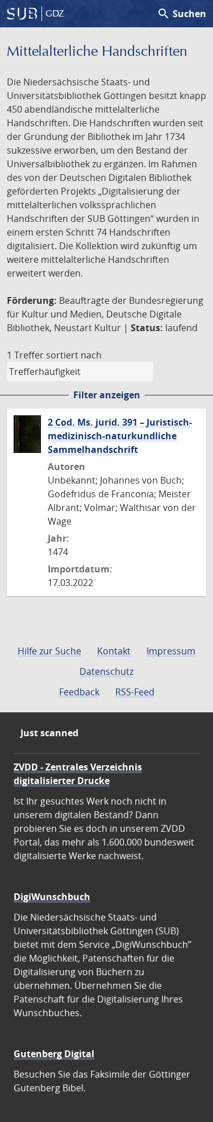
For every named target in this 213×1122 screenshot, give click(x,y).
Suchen (181, 13)
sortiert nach (74, 355)
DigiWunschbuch (52, 896)
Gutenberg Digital (54, 1053)
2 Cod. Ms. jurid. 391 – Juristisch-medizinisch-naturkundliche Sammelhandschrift (120, 436)
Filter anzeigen (106, 395)
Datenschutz (106, 671)
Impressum (171, 651)
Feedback (79, 692)
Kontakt (114, 651)
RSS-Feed (134, 692)
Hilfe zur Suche (49, 651)
